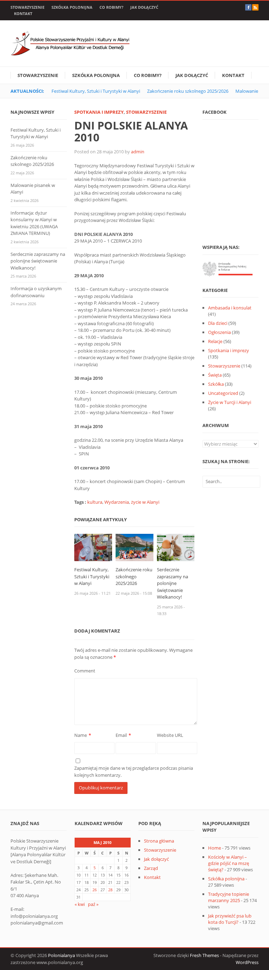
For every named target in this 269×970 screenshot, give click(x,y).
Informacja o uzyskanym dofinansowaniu (36, 292)
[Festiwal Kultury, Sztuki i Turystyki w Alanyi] (93, 547)
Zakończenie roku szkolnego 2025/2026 (187, 91)
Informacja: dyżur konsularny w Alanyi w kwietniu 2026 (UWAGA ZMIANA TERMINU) (34, 223)
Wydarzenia (116, 502)
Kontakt (23, 13)
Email (121, 735)
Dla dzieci (217, 323)
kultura (94, 502)
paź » (93, 904)
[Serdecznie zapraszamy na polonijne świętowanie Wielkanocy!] (175, 547)
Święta (215, 375)
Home (214, 848)
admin (137, 151)
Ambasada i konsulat (229, 308)
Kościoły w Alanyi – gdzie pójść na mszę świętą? (228, 863)
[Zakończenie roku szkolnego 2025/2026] (134, 547)
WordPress (247, 962)
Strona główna (159, 841)
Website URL (170, 735)
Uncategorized (223, 393)
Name (80, 735)
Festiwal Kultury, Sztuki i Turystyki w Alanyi (95, 91)
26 (94, 889)
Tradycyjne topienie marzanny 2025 (228, 897)
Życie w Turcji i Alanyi (229, 402)
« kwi (80, 904)
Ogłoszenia (219, 332)
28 (110, 889)
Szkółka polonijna (71, 7)
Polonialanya (61, 955)
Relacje (215, 341)
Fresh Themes (204, 955)
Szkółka (216, 384)
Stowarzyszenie (27, 7)
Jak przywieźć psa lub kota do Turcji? (229, 919)
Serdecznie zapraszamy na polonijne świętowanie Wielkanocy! (172, 583)
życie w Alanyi (145, 502)
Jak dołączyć (144, 7)
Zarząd (151, 868)
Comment (84, 671)
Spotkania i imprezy (99, 112)
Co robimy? (111, 7)
